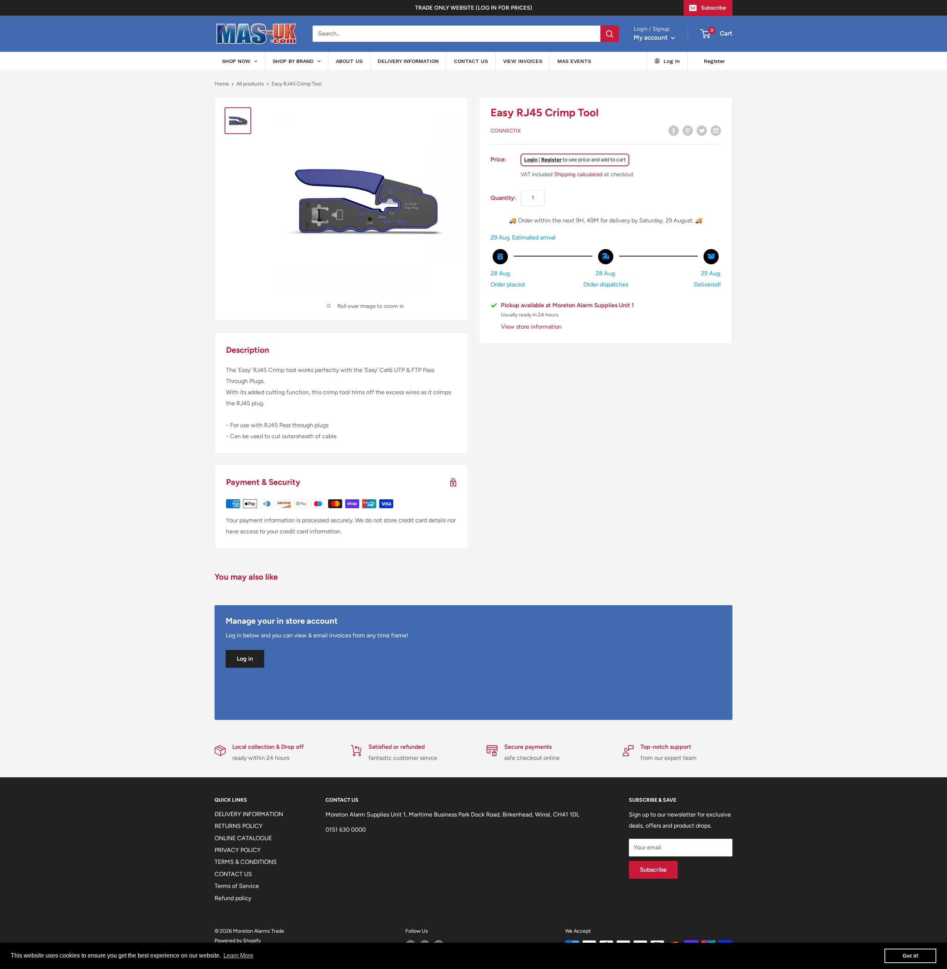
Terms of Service (237, 885)
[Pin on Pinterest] (688, 130)
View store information (531, 326)
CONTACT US (233, 874)
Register (551, 159)
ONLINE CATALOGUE (243, 838)
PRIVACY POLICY (238, 850)
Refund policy (233, 898)
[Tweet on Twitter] (702, 130)
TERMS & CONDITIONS (246, 861)
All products (250, 84)
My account (651, 37)
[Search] (609, 34)
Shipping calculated (578, 174)
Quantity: (503, 197)
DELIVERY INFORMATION (249, 814)
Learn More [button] (238, 955)
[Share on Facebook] (673, 130)
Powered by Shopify (238, 941)
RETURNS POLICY (239, 825)
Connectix (506, 131)
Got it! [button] (911, 956)
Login (530, 159)
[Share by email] (716, 130)
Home (222, 84)
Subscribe (713, 7)
